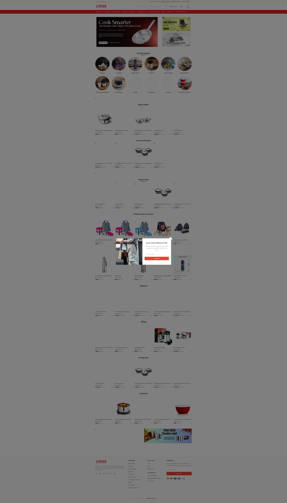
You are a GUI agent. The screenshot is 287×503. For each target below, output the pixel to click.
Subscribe (156, 258)
